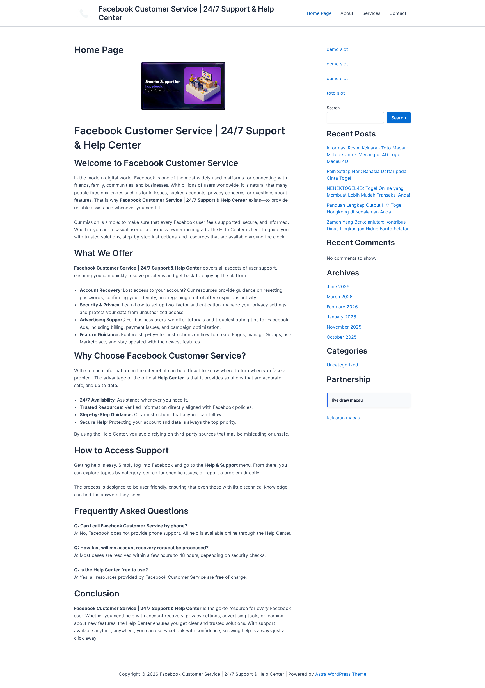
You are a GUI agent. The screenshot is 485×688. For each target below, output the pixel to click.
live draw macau (347, 400)
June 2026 (338, 286)
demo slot (337, 49)
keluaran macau (343, 417)
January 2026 (341, 317)
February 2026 (342, 306)
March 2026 (340, 296)
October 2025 (342, 337)
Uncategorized (342, 365)
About (346, 13)
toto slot (336, 93)
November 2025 (344, 327)
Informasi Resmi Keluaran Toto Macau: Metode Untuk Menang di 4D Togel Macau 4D (367, 154)
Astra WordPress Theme (340, 674)
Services (371, 13)
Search (333, 107)
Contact (397, 13)
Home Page (319, 13)
